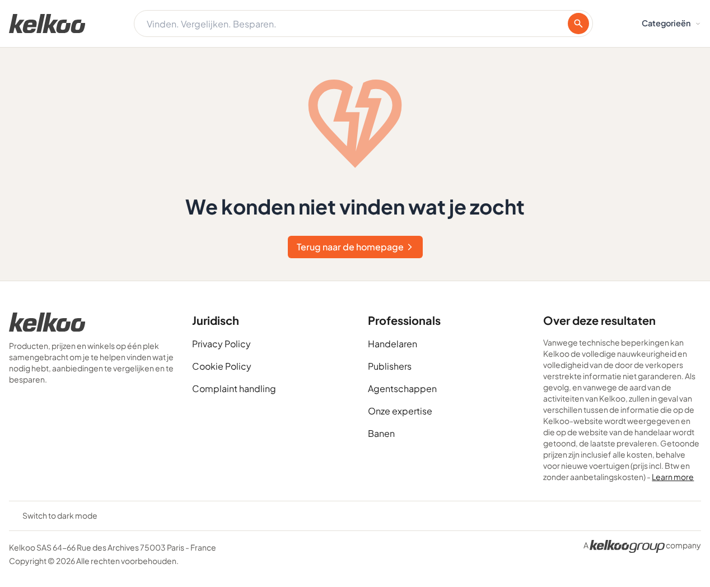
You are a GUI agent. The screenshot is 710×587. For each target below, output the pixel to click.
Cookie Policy (221, 366)
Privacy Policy (221, 344)
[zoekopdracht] (578, 23)
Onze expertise (400, 411)
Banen (381, 433)
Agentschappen (402, 388)
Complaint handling (234, 388)
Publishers (390, 366)
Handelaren (392, 344)
